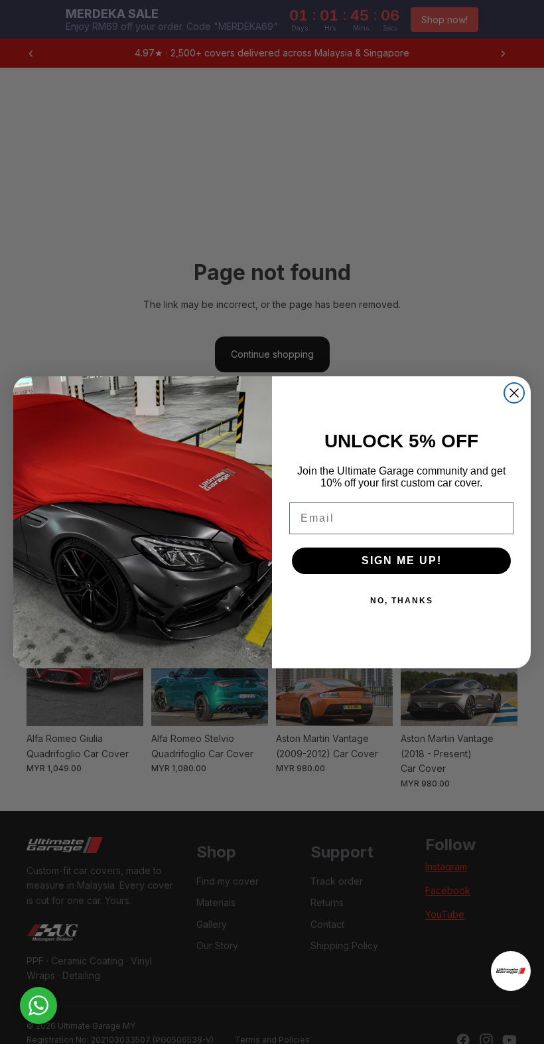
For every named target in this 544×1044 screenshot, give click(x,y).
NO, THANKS (401, 600)
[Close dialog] (514, 393)
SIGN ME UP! (402, 560)
